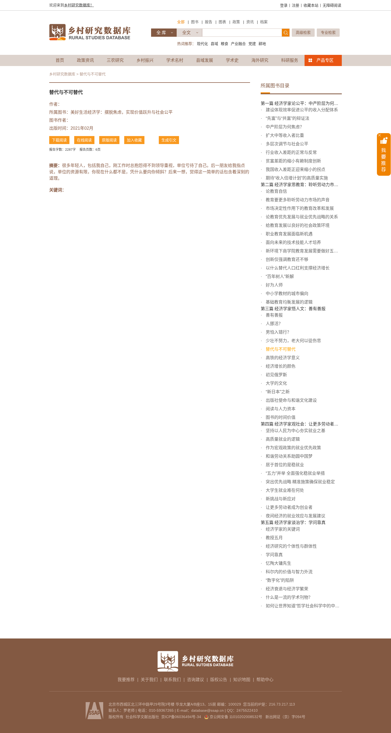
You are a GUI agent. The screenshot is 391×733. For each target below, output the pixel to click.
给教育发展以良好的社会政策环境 (297, 225)
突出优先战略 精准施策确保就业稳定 (300, 482)
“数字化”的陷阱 (279, 580)
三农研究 (115, 60)
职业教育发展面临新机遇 (289, 234)
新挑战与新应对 (280, 499)
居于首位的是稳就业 (284, 464)
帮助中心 (264, 679)
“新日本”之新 (277, 392)
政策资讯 (85, 60)
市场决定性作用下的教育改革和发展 (299, 208)
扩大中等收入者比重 (284, 135)
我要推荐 (126, 679)
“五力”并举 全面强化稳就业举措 (295, 473)
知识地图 (241, 679)
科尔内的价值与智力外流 (289, 572)
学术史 (232, 60)
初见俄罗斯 (276, 374)
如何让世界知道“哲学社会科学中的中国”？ (303, 606)
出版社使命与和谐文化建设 (291, 400)
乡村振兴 (144, 60)
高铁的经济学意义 (282, 357)
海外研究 (259, 60)
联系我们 (172, 679)
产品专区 (325, 60)
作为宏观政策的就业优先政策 (293, 447)
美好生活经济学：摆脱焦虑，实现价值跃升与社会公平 (121, 112)
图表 (222, 22)
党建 (252, 44)
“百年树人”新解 (279, 276)
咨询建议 (195, 679)
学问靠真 (274, 554)
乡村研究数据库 (62, 74)
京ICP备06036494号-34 (181, 717)
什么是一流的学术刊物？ (289, 597)
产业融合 (238, 44)
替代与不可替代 (280, 349)
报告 (208, 22)
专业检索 (328, 32)
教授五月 (274, 537)
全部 (181, 22)
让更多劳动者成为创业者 (289, 507)
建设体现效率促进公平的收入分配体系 (301, 110)
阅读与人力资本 (280, 409)
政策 (236, 22)
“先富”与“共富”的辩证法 (287, 118)
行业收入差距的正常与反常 (291, 152)
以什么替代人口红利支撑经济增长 (297, 268)
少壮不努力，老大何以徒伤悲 (293, 340)
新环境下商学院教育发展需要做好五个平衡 (303, 251)
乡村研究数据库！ (79, 5)
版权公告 (218, 679)
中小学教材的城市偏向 (286, 293)
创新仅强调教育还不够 (286, 259)
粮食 (224, 44)
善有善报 (274, 315)
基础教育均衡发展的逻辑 (289, 302)
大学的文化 (276, 383)
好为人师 (274, 285)
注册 (295, 5)
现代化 (202, 44)
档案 (264, 22)
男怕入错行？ (278, 332)
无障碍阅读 (332, 5)
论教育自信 (276, 191)
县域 (214, 44)
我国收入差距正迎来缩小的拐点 (295, 169)
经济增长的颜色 (280, 366)
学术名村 (174, 60)
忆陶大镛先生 (278, 563)
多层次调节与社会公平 (286, 144)
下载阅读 (59, 140)
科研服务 (289, 60)
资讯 (250, 22)
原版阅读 (109, 140)
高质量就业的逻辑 (282, 439)
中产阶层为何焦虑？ (284, 127)
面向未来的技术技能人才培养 (293, 242)
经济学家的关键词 (282, 529)
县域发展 (204, 60)
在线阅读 (84, 140)
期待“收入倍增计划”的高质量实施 (296, 178)
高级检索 (303, 32)
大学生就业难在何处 (284, 490)
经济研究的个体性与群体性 (291, 546)
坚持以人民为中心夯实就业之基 (295, 430)
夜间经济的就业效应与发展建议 (295, 516)
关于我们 (149, 679)
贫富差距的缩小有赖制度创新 (293, 161)
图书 (194, 22)
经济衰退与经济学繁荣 (286, 589)
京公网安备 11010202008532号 (236, 717)
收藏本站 (310, 5)
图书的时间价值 (280, 417)
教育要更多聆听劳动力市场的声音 (297, 200)
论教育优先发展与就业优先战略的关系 (301, 217)
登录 (284, 5)
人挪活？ (274, 323)
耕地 (262, 44)
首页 (60, 60)
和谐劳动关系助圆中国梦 (289, 456)
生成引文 (168, 140)
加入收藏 (134, 140)
